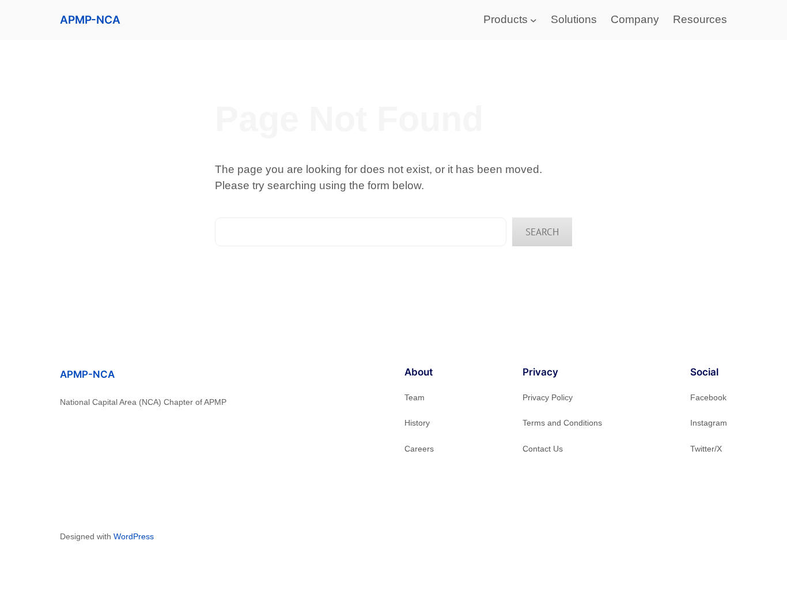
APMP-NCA (90, 20)
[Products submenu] (533, 20)
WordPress (133, 536)
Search (542, 232)
